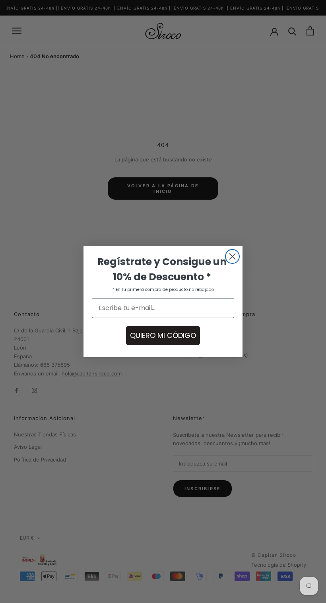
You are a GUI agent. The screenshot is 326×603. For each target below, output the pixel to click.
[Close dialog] (232, 256)
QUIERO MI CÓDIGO (163, 335)
